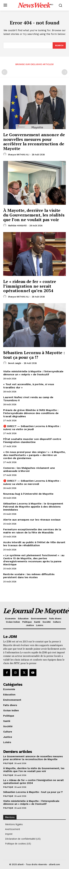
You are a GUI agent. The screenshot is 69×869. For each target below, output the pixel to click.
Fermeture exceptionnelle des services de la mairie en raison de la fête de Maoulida (32, 531)
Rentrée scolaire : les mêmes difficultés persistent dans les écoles (29, 576)
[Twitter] (24, 672)
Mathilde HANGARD (17, 225)
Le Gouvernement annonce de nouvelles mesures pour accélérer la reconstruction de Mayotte (34, 141)
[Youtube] (32, 672)
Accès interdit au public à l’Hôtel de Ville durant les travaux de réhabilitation (34, 544)
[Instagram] (15, 672)
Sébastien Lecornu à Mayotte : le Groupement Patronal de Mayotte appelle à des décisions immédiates (33, 506)
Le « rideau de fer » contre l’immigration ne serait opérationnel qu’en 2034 (29, 286)
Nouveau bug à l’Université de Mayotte (28, 493)
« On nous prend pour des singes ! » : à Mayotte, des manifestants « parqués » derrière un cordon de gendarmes (34, 455)
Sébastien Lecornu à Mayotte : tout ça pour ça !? (34, 355)
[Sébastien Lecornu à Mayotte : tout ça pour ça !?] (34, 325)
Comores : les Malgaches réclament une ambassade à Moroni (29, 469)
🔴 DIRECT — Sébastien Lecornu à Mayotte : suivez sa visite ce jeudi (31, 428)
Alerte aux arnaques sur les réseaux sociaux (31, 519)
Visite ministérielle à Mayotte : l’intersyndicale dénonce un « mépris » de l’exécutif (33, 373)
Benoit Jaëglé (14, 363)
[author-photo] (5, 154)
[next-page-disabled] (64, 72)
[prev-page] (4, 72)
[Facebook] (6, 672)
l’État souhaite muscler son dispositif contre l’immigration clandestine (32, 440)
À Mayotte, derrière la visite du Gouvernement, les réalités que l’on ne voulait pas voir (34, 214)
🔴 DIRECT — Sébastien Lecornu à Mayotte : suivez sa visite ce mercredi (31, 482)
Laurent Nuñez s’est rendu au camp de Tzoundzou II (28, 399)
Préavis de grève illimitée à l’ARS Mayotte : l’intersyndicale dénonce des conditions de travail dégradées (31, 413)
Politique (8, 763)
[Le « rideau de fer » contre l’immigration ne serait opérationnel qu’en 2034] (34, 254)
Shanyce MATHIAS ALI (18, 154)
